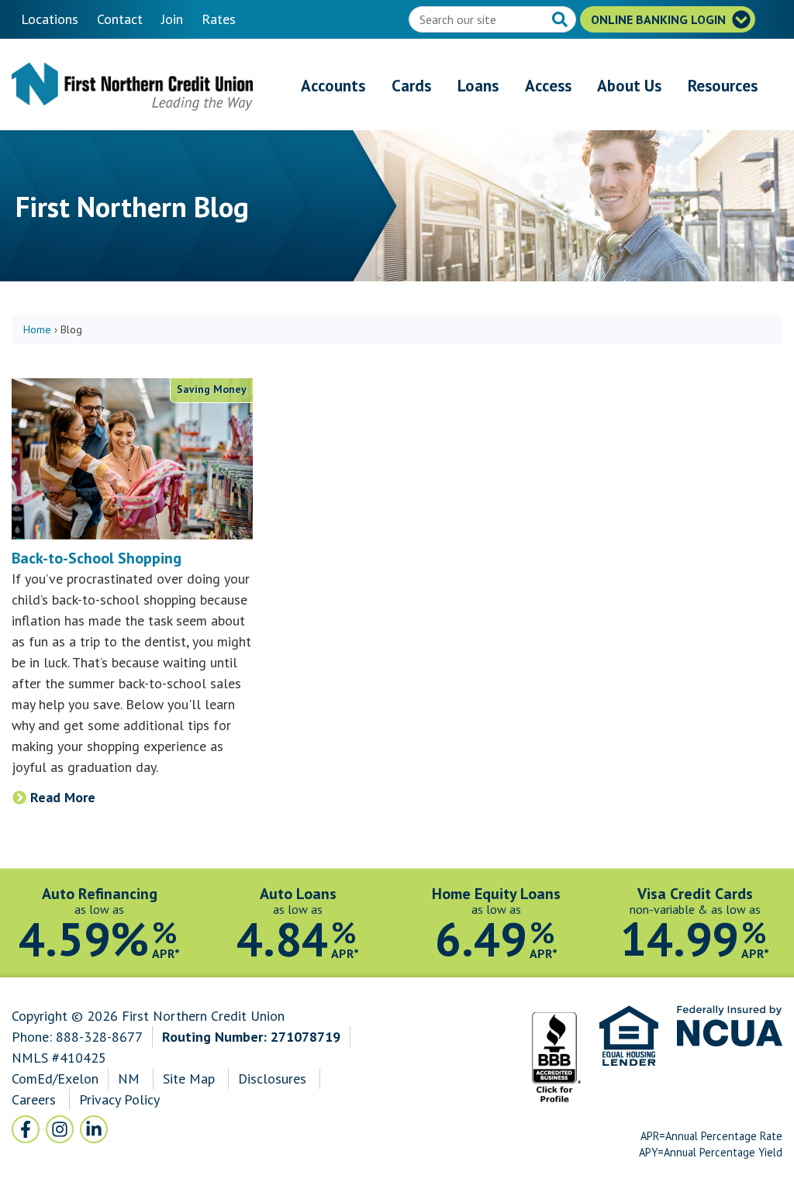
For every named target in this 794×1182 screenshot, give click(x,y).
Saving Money (212, 389)
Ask (561, 21)
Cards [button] (411, 85)
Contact (120, 19)
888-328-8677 (99, 1037)
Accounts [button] (333, 85)
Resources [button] (723, 85)
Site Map (189, 1078)
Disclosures (272, 1078)
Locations (49, 19)
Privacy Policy (119, 1099)
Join (172, 19)
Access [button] (548, 85)
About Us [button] (629, 85)
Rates (219, 19)
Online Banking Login (660, 19)
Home (37, 329)
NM (130, 1078)
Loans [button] (478, 85)
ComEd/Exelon (55, 1078)
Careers (36, 1099)
